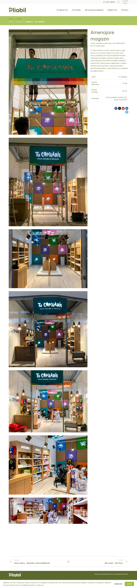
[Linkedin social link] (126, 108)
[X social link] (119, 108)
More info (118, 584)
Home (11, 22)
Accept (129, 584)
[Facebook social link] (115, 108)
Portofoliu (19, 22)
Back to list (69, 562)
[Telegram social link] (126, 111)
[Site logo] (17, 10)
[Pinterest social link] (123, 108)
